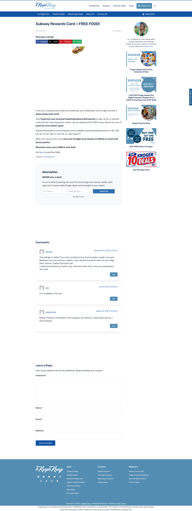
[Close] (123, 230)
